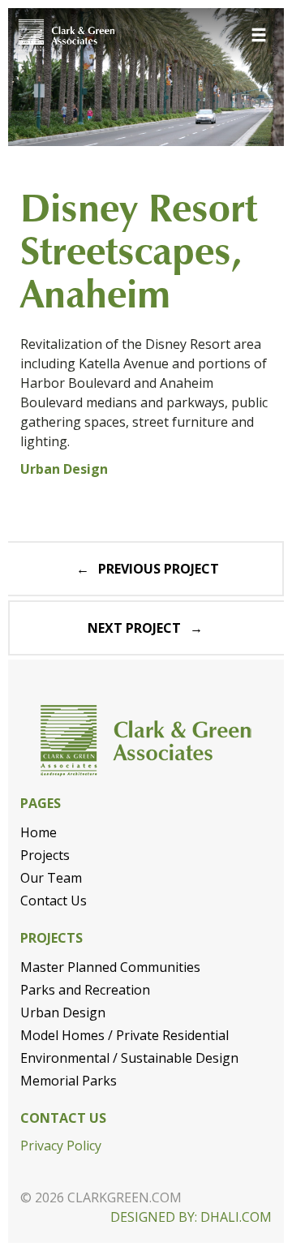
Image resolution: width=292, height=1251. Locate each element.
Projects (45, 855)
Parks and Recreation (85, 990)
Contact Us (53, 900)
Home (38, 832)
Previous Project (158, 569)
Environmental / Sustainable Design (129, 1058)
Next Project (134, 628)
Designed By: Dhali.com (191, 1217)
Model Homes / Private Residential (124, 1035)
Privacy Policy (60, 1145)
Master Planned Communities (110, 967)
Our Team (51, 878)
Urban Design (62, 1012)
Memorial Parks (68, 1081)
